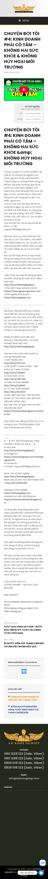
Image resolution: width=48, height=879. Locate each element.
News (6, 72)
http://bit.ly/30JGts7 (15, 391)
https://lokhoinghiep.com (17, 297)
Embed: (20, 119)
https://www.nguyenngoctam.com (22, 291)
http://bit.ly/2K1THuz (14, 363)
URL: (21, 113)
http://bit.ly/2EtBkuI (14, 372)
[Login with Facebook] (24, 671)
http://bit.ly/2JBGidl (14, 385)
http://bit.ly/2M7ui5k (15, 379)
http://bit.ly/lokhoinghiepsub (19, 284)
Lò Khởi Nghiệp (32, 106)
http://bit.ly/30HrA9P (16, 483)
